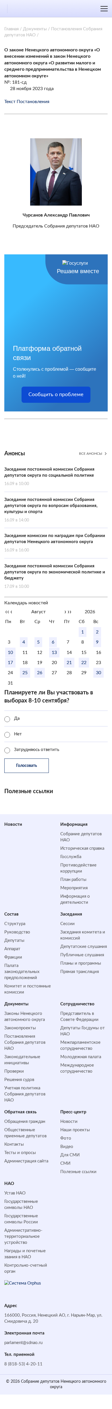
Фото (65, 1138)
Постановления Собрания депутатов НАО (24, 1042)
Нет (18, 734)
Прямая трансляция (79, 972)
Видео (66, 1147)
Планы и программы (80, 963)
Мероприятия (74, 888)
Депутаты (14, 940)
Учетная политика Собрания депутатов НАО (24, 1094)
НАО (9, 1183)
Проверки (14, 1071)
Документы (35, 29)
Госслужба (70, 857)
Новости (13, 824)
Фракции (13, 957)
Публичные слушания (82, 955)
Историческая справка (82, 848)
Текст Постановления (26, 101)
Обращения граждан (24, 1121)
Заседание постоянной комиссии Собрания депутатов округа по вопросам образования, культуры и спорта (51, 509)
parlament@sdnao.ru (23, 1343)
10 (10, 652)
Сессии (67, 924)
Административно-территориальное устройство (23, 1236)
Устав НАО (15, 1193)
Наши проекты (75, 1130)
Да (17, 718)
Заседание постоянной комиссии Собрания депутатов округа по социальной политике (49, 476)
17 (10, 662)
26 (39, 672)
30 (98, 672)
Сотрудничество (77, 1004)
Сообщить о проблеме (56, 394)
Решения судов (19, 1080)
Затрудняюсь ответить (36, 750)
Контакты (14, 1144)
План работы (73, 879)
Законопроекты (20, 1028)
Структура (14, 924)
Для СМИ (70, 1155)
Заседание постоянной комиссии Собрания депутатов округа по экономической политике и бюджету (54, 576)
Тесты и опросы (20, 1153)
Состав (11, 914)
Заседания (71, 914)
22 (83, 662)
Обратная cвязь (20, 1112)
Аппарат (12, 949)
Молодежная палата (80, 1057)
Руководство (17, 932)
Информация (74, 824)
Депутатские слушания (83, 946)
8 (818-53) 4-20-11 (23, 1364)
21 (69, 662)
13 (54, 652)
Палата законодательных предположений (21, 971)
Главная (11, 29)
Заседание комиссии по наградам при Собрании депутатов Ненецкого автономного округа (54, 543)
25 (25, 672)
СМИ (65, 1163)
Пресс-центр (73, 1112)
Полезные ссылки (78, 1172)
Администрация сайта (26, 1161)
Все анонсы (90, 453)
